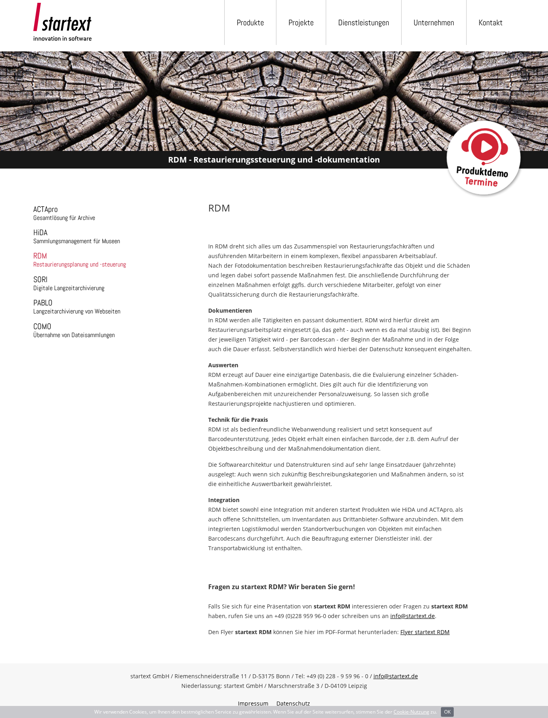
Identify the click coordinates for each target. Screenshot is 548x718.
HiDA (76, 236)
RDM (79, 259)
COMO (74, 330)
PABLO (76, 306)
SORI (68, 283)
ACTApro (64, 213)
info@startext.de (412, 616)
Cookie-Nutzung (411, 711)
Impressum (253, 703)
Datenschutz (293, 703)
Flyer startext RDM (425, 632)
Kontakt (491, 22)
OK (447, 711)
